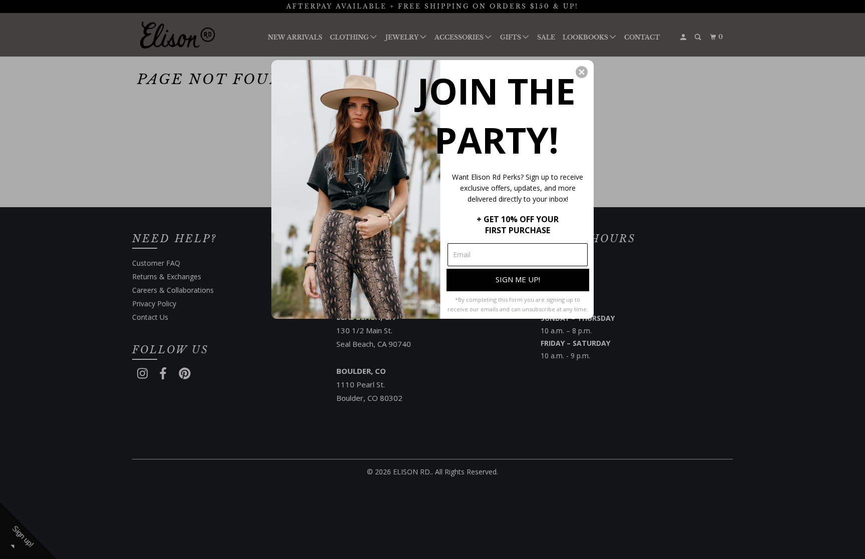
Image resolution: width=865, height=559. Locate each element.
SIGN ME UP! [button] (518, 279)
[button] (582, 72)
